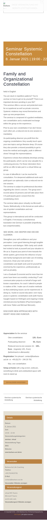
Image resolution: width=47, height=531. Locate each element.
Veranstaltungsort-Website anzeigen (18, 502)
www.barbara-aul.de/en (13, 452)
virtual (14, 439)
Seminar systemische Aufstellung (13, 398)
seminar (8, 439)
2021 (7, 446)
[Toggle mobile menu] (43, 3)
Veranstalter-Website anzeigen (16, 483)
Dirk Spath (17, 514)
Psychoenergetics (34, 302)
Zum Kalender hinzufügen (15, 382)
